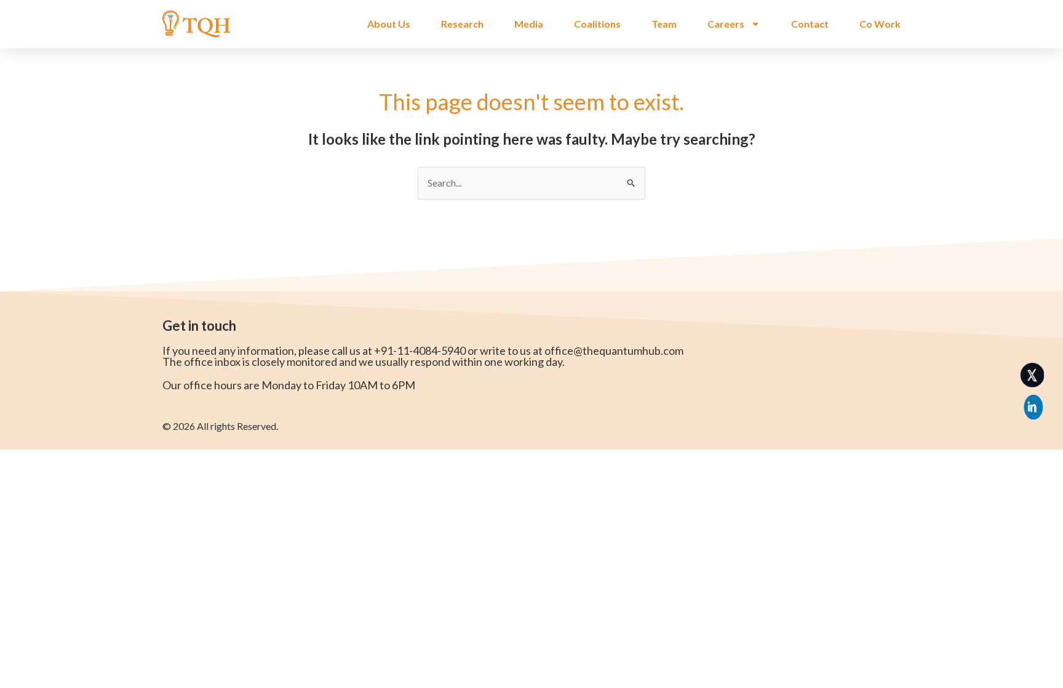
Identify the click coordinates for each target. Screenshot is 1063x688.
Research (462, 24)
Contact (810, 24)
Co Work (880, 24)
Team (664, 24)
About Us (388, 24)
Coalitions (597, 24)
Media (528, 24)
